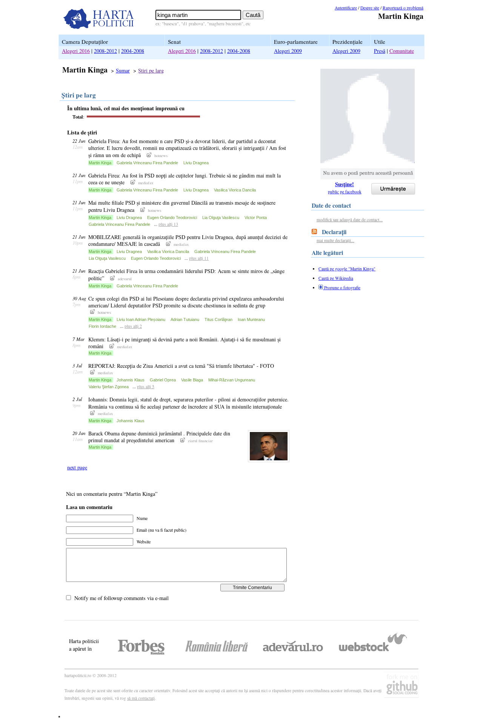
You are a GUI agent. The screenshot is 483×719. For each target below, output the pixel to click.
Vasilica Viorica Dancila (235, 190)
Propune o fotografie (341, 287)
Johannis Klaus (131, 380)
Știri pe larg (151, 70)
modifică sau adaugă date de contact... (350, 219)
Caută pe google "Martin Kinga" (346, 269)
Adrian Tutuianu (185, 319)
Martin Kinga (100, 162)
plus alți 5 (145, 386)
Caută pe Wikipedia (335, 278)
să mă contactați (141, 698)
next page (77, 467)
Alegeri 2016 (76, 50)
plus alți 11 (199, 258)
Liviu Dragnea (196, 162)
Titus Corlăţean (218, 319)
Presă (379, 50)
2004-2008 (132, 50)
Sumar (123, 70)
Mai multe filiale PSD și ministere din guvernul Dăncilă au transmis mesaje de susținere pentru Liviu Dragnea (181, 206)
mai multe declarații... (335, 240)
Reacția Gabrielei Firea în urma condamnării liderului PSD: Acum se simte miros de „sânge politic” (186, 274)
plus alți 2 (133, 326)
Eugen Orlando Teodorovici (172, 217)
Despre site (369, 8)
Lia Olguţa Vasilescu (220, 217)
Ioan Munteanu (251, 319)
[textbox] (198, 15)
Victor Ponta (256, 217)
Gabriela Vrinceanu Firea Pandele (147, 162)
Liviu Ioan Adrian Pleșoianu (141, 319)
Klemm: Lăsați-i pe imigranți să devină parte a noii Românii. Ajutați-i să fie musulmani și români (184, 343)
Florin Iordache (102, 326)
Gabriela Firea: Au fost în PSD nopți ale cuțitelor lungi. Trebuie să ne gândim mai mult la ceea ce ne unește (184, 179)
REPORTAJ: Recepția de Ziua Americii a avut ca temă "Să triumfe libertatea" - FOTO (181, 365)
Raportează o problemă (403, 8)
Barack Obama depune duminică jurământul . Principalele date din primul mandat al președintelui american (159, 437)
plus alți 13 (168, 224)
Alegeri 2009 (288, 50)
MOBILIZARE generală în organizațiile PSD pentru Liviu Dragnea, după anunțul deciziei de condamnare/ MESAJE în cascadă (188, 240)
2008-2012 (105, 50)
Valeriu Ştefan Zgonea (109, 386)
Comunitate (401, 50)
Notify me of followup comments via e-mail (121, 598)
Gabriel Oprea (163, 380)
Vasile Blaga (192, 380)
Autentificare (346, 8)
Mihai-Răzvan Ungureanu (231, 380)
